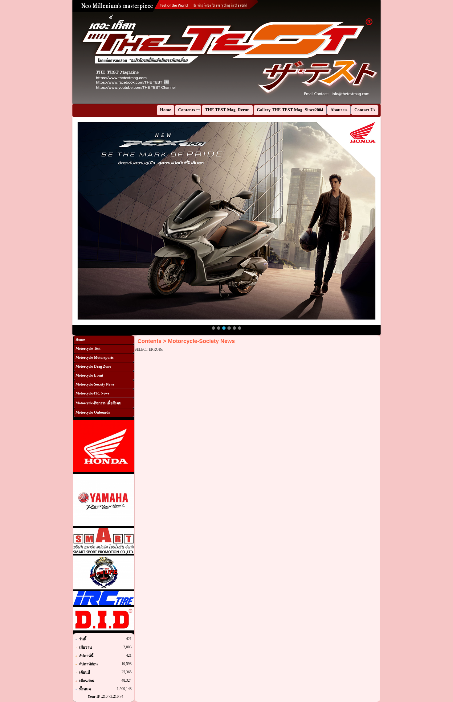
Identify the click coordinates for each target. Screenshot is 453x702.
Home (80, 339)
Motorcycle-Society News (95, 384)
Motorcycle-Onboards (93, 412)
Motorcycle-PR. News (92, 393)
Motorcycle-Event (89, 375)
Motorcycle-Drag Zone (93, 366)
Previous (63, 52)
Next (390, 52)
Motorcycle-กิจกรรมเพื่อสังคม (98, 403)
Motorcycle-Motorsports (95, 357)
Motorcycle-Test (88, 348)
